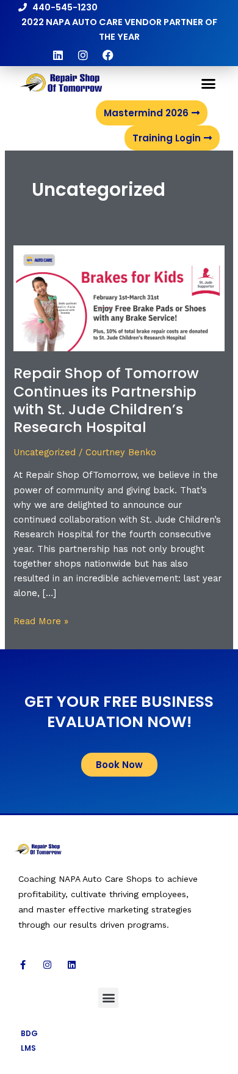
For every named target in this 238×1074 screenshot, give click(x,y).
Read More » (40, 620)
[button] (208, 83)
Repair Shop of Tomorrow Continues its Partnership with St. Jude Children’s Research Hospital (106, 400)
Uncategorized (44, 452)
